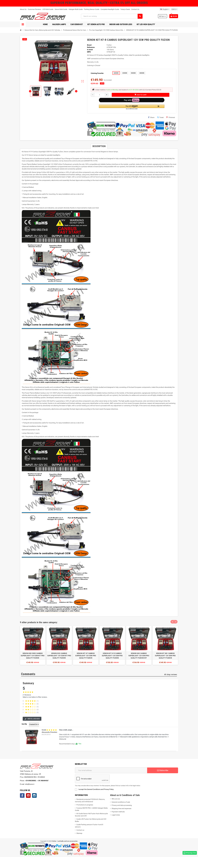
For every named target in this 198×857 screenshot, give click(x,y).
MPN (89, 52)
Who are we (116, 799)
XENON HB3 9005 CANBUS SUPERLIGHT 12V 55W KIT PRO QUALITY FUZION (32, 655)
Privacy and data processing (122, 805)
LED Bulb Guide (47, 9)
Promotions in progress (84, 805)
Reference (91, 47)
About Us (23, 9)
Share (152, 117)
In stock (90, 49)
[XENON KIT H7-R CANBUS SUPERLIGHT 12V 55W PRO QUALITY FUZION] (31, 737)
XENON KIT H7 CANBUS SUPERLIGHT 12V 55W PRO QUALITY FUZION (85, 655)
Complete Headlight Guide (110, 9)
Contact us (80, 830)
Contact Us (135, 9)
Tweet (161, 117)
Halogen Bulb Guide (76, 9)
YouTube (28, 795)
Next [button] (175, 621)
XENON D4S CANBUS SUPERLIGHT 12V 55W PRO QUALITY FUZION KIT (138, 655)
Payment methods (118, 812)
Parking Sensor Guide (91, 9)
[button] (131, 107)
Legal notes (116, 815)
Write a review (33, 719)
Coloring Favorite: (97, 73)
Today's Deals (125, 9)
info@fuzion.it (40, 784)
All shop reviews (170, 674)
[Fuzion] (43, 16)
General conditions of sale (121, 802)
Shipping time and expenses (121, 808)
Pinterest (172, 117)
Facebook (22, 795)
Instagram (34, 795)
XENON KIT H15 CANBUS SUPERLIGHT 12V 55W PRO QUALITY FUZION (112, 655)
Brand (89, 45)
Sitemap (79, 833)
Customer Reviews (34, 9)
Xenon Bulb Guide (61, 9)
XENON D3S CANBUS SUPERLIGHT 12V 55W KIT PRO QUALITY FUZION (59, 655)
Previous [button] (172, 621)
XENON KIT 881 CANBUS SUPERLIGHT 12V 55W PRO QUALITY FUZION (165, 655)
